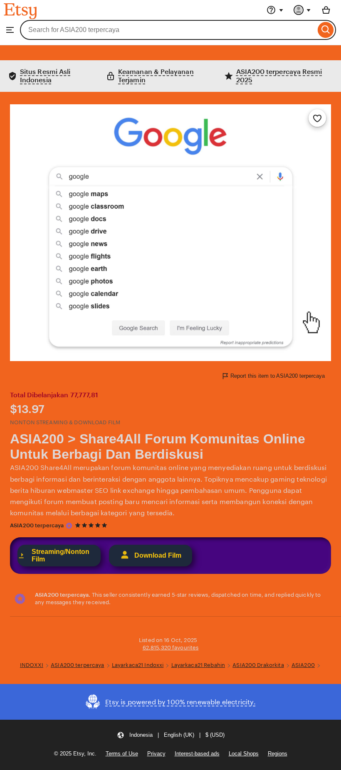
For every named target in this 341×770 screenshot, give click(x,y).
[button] (171, 735)
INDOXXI (31, 665)
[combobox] (168, 30)
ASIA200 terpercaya (37, 525)
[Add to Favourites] (317, 118)
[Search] (326, 30)
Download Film (157, 555)
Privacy (156, 753)
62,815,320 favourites (171, 648)
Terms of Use (122, 753)
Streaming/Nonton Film (60, 555)
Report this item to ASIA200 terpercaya (277, 376)
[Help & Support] (275, 10)
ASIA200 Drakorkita (258, 665)
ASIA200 (303, 665)
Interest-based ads (197, 753)
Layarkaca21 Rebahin (198, 665)
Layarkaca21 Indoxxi (137, 665)
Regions (277, 753)
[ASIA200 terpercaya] (69, 526)
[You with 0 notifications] (302, 10)
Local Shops (244, 753)
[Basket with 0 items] (326, 10)
